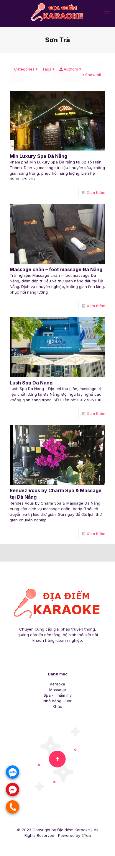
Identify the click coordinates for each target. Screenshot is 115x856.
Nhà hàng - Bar (57, 700)
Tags (46, 69)
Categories (24, 69)
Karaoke (57, 684)
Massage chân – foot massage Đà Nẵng (56, 269)
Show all (93, 74)
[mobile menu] (107, 12)
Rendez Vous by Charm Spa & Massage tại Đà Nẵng (55, 493)
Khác (57, 706)
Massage (57, 689)
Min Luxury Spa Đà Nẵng (38, 156)
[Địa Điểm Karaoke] (57, 12)
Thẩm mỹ (63, 695)
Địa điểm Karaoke (73, 829)
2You (86, 835)
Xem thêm (96, 192)
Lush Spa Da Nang (31, 383)
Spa (47, 695)
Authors (71, 69)
